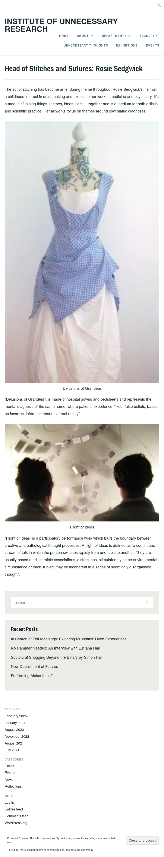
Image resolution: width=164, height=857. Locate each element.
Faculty (147, 35)
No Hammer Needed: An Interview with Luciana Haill (56, 648)
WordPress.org (16, 822)
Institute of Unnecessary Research (61, 24)
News (9, 779)
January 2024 (15, 722)
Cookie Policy (85, 849)
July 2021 (12, 750)
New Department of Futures (34, 666)
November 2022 (17, 736)
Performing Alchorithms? (32, 675)
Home (64, 35)
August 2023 (14, 729)
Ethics (9, 765)
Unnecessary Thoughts (86, 45)
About (83, 35)
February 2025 (16, 715)
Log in (9, 802)
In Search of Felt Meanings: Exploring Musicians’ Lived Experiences (68, 638)
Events (152, 45)
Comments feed (17, 815)
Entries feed (14, 809)
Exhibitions (127, 45)
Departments (114, 35)
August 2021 (14, 743)
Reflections (13, 786)
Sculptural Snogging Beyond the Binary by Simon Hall (56, 657)
